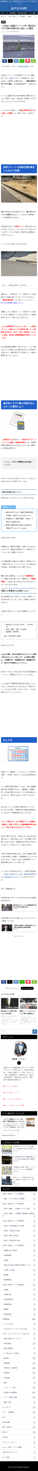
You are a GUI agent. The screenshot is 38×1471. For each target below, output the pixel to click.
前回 (10, 78)
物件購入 (19, 1358)
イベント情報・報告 (19, 1397)
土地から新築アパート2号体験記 (18, 1245)
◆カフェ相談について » (11, 1092)
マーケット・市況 (19, 1387)
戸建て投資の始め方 (22, 13)
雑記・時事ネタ (18, 1427)
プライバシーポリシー (18, 1442)
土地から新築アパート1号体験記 (18, 1285)
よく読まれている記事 (19, 1353)
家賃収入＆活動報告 (19, 1392)
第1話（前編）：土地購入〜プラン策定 (19, 1208)
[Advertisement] (19, 141)
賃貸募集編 (19, 1255)
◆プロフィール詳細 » (10, 1086)
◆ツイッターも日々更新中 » (12, 1099)
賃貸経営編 (19, 1314)
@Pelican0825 (23, 66)
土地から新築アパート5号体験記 (18, 1194)
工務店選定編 (19, 1299)
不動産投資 (18, 1319)
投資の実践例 (19, 1348)
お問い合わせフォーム (18, 1452)
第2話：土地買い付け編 (19, 1230)
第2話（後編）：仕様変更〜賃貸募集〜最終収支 (18, 1215)
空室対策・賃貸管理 (19, 1368)
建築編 (3, 22)
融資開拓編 (19, 1304)
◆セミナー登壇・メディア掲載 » (14, 1105)
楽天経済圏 (18, 1422)
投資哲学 (19, 1373)
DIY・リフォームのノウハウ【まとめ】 (19, 1334)
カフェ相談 (32, 13)
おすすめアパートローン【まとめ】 (19, 1329)
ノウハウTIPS (19, 1324)
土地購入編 (19, 1294)
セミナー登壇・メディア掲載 (18, 1447)
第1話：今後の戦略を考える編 (19, 1226)
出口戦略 (19, 1378)
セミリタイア (18, 1407)
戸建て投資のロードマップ (19, 1338)
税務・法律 (19, 1402)
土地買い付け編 (19, 1270)
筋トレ (18, 1417)
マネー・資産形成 (18, 1412)
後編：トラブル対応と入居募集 (19, 1199)
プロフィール (4, 13)
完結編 (19, 1260)
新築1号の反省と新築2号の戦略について (19, 1265)
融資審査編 (19, 1280)
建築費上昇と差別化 (19, 1250)
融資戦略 (19, 1363)
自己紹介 (18, 1437)
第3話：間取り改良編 (19, 1235)
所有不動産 (12, 13)
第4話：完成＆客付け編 (19, 1240)
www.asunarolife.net (8, 1135)
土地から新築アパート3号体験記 (18, 1221)
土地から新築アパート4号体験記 (18, 1204)
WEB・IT (18, 1432)
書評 (19, 1383)
